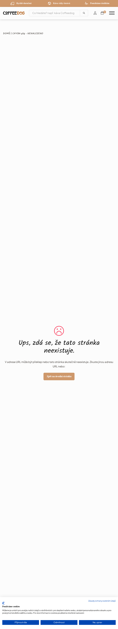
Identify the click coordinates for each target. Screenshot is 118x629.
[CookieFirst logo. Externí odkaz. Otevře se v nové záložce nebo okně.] (3, 603)
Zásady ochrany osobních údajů (102, 601)
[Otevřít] (112, 13)
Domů (6, 34)
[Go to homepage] (13, 13)
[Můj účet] (95, 13)
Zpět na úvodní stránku (59, 376)
